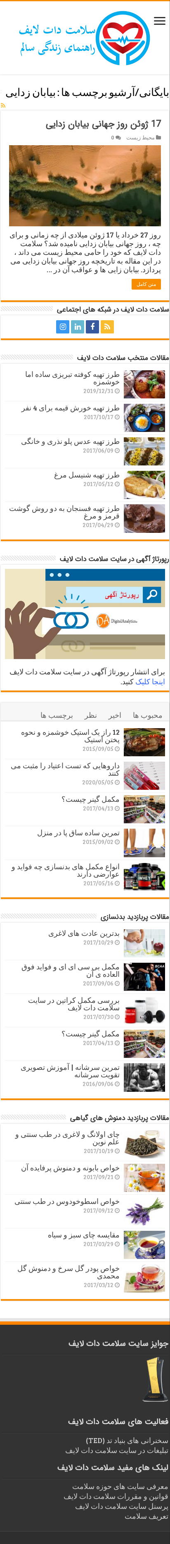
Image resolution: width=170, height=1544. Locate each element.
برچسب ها (56, 715)
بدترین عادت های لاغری (84, 933)
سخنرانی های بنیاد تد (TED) (127, 1440)
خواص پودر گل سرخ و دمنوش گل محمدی (68, 1271)
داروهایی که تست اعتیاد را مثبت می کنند (65, 769)
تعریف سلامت (146, 1516)
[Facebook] (92, 326)
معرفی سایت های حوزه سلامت (120, 1486)
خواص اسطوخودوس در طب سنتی (67, 1201)
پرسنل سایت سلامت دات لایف (121, 1506)
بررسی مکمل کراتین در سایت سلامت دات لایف (74, 1003)
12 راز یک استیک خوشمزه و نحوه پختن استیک (70, 735)
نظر (91, 715)
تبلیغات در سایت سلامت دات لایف (116, 1450)
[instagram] (62, 326)
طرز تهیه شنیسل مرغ (87, 475)
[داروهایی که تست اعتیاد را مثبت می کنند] (144, 776)
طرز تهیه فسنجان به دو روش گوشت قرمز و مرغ (64, 511)
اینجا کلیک (150, 681)
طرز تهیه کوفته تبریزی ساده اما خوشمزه (72, 377)
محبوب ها (148, 715)
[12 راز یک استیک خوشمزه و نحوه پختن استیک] (144, 742)
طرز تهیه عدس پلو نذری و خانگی (70, 441)
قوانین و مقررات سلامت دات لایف (116, 1496)
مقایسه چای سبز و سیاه (84, 1235)
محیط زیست (140, 137)
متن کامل (146, 284)
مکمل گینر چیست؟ (90, 799)
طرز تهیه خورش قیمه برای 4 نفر (70, 407)
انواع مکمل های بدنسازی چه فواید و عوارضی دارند (66, 870)
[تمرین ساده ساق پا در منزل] (144, 843)
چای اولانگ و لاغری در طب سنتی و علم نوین (67, 1137)
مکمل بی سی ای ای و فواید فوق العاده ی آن (70, 970)
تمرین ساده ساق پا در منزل (78, 832)
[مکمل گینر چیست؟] (144, 809)
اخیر (115, 715)
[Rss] (107, 326)
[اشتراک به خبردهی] (3, 105)
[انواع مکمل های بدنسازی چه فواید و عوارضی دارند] (144, 877)
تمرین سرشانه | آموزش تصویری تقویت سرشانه (70, 1070)
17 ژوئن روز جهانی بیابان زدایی (103, 124)
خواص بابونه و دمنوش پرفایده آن (70, 1167)
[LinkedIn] (77, 326)
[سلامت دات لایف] (85, 36)
